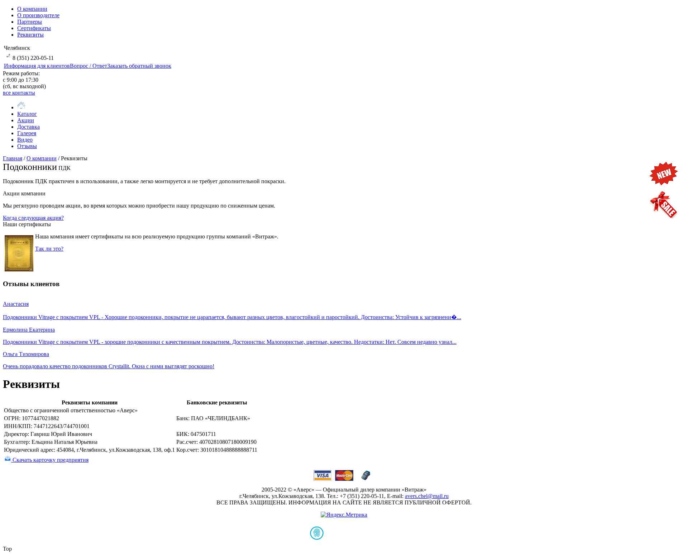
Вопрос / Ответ (88, 66)
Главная (12, 158)
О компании (42, 158)
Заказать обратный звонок (139, 66)
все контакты (19, 93)
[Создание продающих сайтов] (344, 538)
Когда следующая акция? (33, 218)
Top (7, 549)
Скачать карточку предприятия (50, 460)
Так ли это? (49, 249)
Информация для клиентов (37, 66)
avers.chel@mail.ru (427, 496)
